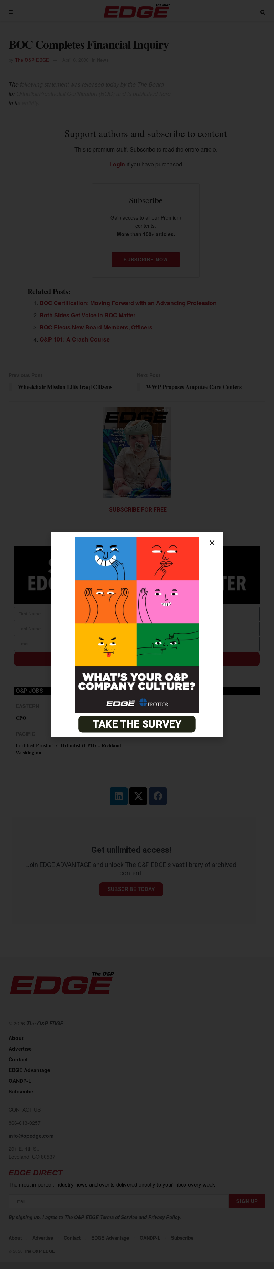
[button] (212, 542)
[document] (137, 634)
